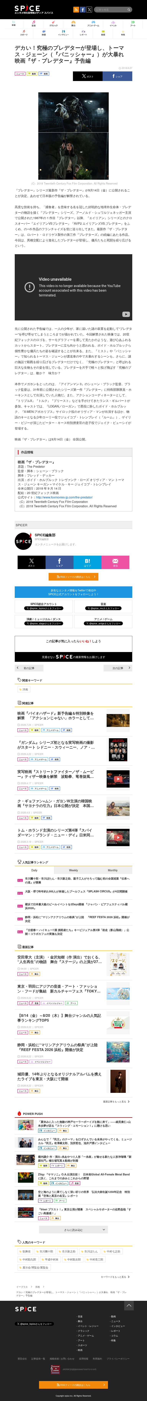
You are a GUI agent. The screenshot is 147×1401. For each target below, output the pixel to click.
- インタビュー (117, 1325)
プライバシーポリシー (118, 1358)
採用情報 (83, 1358)
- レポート (115, 1330)
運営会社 (22, 1358)
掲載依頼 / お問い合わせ (62, 1358)
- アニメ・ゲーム (85, 1335)
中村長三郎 (96, 1259)
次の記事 (118, 668)
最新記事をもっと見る (114, 1101)
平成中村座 (51, 1259)
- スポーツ (82, 1345)
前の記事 (29, 668)
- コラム (114, 1335)
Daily (34, 870)
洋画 (25, 689)
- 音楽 (79, 1316)
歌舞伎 (27, 1251)
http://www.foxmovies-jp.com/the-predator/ (64, 497)
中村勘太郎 (74, 1259)
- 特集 (113, 1340)
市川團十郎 (46, 1251)
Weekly (73, 870)
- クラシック (83, 1330)
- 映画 (79, 1349)
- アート (81, 1340)
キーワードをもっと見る (113, 1276)
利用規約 (97, 1358)
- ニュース (115, 1321)
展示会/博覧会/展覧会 (35, 1267)
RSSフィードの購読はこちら (75, 576)
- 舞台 (79, 1321)
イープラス (22, 1286)
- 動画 (113, 1316)
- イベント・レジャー (88, 1325)
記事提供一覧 (38, 1358)
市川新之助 (68, 1251)
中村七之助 (113, 1251)
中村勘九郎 (29, 1259)
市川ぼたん (91, 1251)
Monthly (113, 870)
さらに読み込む (73, 1230)
